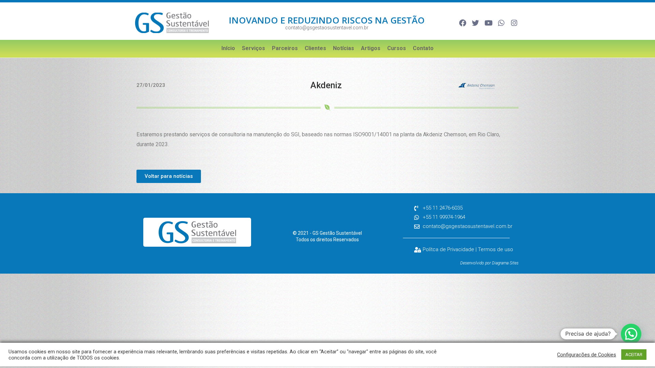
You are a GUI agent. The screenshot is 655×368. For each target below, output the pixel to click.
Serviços (253, 48)
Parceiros (285, 48)
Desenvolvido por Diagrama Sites (489, 263)
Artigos (370, 48)
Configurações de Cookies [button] (586, 355)
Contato (423, 48)
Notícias (343, 48)
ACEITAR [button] (633, 354)
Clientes (315, 48)
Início (228, 48)
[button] (631, 334)
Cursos (396, 48)
